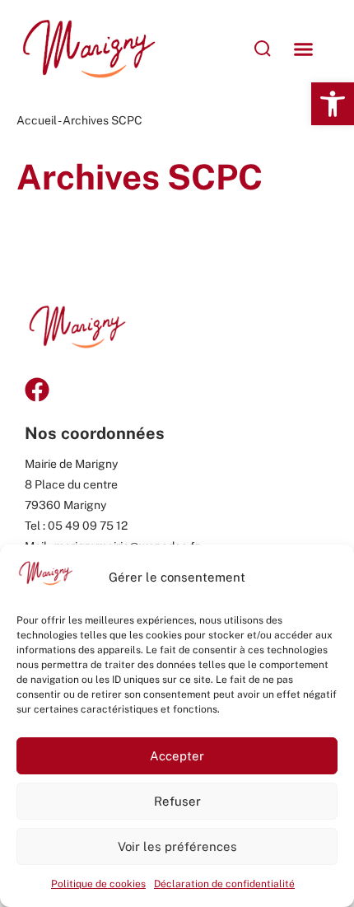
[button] (332, 103)
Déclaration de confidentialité (224, 884)
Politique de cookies (98, 884)
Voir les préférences (177, 846)
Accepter (177, 756)
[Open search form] (216, 48)
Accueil (36, 120)
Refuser (177, 801)
